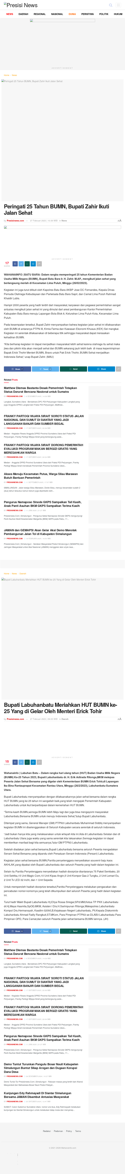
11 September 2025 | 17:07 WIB (39, 482)
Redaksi (47, 1131)
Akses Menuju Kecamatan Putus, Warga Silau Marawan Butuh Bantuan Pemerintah (41, 476)
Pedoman (58, 1131)
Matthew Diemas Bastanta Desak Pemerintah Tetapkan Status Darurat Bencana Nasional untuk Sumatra (40, 390)
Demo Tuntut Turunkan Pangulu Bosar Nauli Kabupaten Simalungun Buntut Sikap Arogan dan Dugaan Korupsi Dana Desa (41, 1068)
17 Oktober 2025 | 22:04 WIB (38, 457)
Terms (78, 1131)
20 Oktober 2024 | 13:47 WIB (38, 1101)
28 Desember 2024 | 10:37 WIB (39, 1076)
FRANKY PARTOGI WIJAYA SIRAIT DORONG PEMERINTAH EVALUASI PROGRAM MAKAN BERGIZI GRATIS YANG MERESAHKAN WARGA (43, 449)
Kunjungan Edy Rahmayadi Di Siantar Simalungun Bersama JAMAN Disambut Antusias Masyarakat (37, 1095)
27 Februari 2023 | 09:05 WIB (44, 718)
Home (6, 75)
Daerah (23, 573)
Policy (69, 1131)
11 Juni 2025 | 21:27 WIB (36, 510)
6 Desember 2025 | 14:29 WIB (38, 396)
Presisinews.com (15, 220)
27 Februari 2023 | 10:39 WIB (44, 220)
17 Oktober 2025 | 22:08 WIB (38, 428)
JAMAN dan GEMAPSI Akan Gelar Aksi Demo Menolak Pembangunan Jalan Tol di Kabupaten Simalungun (40, 532)
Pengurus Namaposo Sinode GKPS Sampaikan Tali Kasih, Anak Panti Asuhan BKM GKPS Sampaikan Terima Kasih (43, 504)
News (14, 75)
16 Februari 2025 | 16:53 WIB (38, 538)
